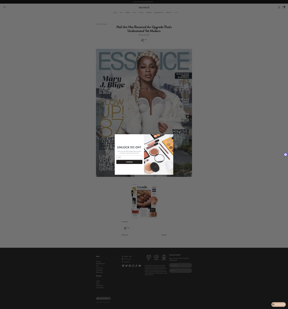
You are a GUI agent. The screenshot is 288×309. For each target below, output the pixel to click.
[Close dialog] (171, 136)
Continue (129, 162)
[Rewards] (278, 304)
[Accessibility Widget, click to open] (285, 154)
